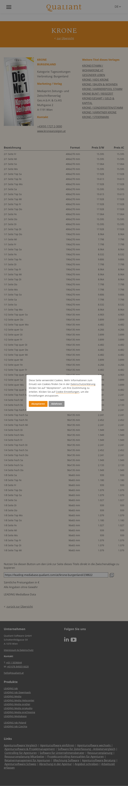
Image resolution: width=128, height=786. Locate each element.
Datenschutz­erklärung (82, 384)
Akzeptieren (38, 403)
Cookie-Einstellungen (67, 391)
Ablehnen (56, 403)
